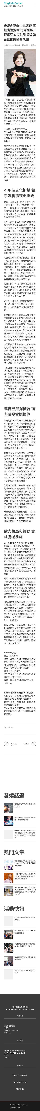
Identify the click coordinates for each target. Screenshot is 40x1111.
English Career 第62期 (12, 45)
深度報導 (25, 45)
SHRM (6, 1055)
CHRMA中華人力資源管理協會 (14, 1053)
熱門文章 (14, 852)
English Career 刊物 (11, 1030)
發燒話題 (14, 796)
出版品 (6, 1028)
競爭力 (33, 45)
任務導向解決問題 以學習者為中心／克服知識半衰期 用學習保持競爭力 (25, 863)
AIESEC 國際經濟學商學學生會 (14, 1050)
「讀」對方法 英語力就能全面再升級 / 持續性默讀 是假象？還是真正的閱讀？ (25, 876)
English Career (13, 3)
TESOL (6, 1057)
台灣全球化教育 (9, 1026)
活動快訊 (14, 909)
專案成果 (7, 1033)
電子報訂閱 (20, 1089)
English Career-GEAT (20, 1075)
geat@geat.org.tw (20, 1082)
